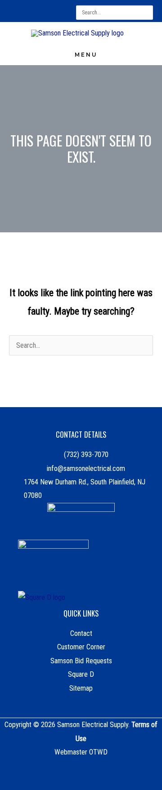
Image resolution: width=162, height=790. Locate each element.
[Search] (147, 12)
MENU (86, 54)
